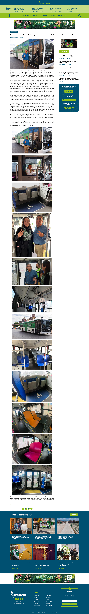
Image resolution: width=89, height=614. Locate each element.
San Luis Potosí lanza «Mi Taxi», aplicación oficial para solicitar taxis (67, 56)
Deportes (52, 15)
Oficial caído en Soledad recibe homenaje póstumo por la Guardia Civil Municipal (66, 564)
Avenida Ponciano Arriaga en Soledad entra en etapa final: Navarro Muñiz (68, 68)
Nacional (48, 603)
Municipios (36, 597)
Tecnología (48, 595)
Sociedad (48, 599)
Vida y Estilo (49, 601)
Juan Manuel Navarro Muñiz (18, 504)
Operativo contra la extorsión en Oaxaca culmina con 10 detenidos (73, 8)
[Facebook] (65, 108)
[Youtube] (73, 108)
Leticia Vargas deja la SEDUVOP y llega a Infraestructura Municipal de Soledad (20, 537)
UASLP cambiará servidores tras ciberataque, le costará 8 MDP (56, 8)
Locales (35, 15)
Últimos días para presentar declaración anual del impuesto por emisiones (20, 8)
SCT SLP (33, 504)
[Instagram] (70, 108)
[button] (23, 509)
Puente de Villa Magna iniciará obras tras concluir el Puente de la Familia (69, 73)
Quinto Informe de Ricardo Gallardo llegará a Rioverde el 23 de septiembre (38, 8)
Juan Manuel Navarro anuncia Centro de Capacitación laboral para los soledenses (69, 79)
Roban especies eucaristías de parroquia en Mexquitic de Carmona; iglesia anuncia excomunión (44, 564)
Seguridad (44, 15)
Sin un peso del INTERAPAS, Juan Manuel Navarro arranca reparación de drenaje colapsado (43, 537)
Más (65, 15)
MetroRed (28, 504)
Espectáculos (37, 605)
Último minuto (27, 15)
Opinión (59, 15)
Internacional (49, 605)
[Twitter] (67, 108)
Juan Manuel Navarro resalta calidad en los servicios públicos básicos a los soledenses (21, 564)
